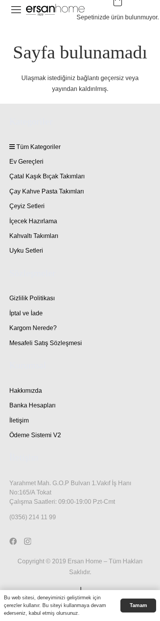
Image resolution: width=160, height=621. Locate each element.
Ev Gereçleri (26, 161)
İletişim (19, 420)
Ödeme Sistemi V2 (35, 435)
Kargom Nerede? (33, 328)
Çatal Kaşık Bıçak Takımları (47, 176)
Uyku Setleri (26, 250)
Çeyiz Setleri (27, 206)
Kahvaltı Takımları (33, 236)
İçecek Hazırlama (33, 221)
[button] (16, 9)
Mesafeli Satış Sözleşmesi (45, 343)
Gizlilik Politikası (32, 298)
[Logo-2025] (55, 9)
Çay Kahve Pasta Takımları (46, 191)
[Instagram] (27, 541)
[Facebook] (13, 541)
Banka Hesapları (32, 405)
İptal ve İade (26, 313)
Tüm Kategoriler (38, 147)
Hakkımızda (25, 390)
